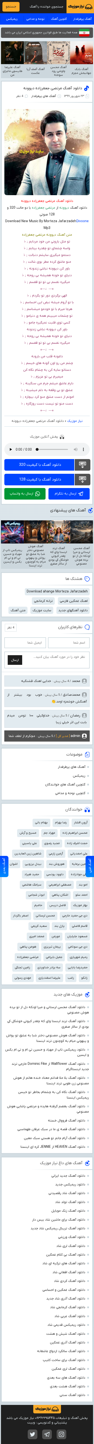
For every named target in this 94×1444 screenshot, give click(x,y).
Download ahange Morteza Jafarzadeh (57, 591)
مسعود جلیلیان (77, 936)
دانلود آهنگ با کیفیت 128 (40, 479)
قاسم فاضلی (79, 926)
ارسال (15, 660)
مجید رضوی (52, 843)
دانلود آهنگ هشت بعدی (67, 1386)
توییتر (32, 1434)
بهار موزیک (80, 905)
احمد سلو (81, 895)
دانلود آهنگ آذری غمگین (67, 1342)
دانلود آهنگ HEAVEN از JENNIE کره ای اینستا (52, 1147)
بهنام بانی (41, 822)
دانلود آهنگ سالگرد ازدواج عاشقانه (61, 1351)
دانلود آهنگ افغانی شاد (69, 1272)
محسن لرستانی (45, 916)
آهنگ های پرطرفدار (43, 96)
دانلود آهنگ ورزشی (71, 1237)
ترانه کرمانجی (43, 601)
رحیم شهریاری (78, 957)
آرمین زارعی (56, 854)
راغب (71, 978)
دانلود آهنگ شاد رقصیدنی (66, 1193)
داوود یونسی (55, 874)
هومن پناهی (28, 947)
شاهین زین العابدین (27, 854)
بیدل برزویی (33, 864)
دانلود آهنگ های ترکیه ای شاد (63, 1263)
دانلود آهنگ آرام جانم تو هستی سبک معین (54, 1138)
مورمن (56, 936)
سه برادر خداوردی (48, 967)
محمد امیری (36, 936)
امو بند (83, 885)
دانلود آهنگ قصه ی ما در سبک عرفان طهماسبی (51, 1129)
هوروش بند (57, 864)
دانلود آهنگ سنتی (72, 1395)
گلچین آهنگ (59, 19)
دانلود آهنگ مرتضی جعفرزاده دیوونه (52, 88)
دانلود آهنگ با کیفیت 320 (40, 464)
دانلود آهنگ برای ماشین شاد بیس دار (58, 1219)
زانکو (84, 978)
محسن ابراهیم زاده (74, 833)
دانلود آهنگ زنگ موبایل (68, 1211)
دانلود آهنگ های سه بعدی (66, 1377)
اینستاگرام (61, 1434)
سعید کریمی (39, 926)
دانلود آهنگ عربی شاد (69, 1316)
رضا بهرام (61, 822)
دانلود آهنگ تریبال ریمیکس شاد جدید (58, 1228)
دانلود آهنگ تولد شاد (70, 1202)
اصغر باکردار (20, 916)
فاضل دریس (57, 905)
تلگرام (47, 1434)
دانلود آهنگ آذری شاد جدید (65, 1298)
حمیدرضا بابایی (77, 967)
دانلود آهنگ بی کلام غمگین (65, 1254)
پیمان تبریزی (52, 947)
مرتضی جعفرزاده (28, 957)
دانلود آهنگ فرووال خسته (66, 1120)
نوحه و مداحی (35, 19)
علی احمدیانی (78, 854)
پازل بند (59, 926)
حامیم (38, 905)
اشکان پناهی (60, 895)
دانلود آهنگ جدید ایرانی (68, 1176)
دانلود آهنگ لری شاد (70, 1246)
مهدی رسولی (22, 978)
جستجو (11, 6)
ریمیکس (12, 19)
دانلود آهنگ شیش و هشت (65, 1334)
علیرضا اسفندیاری (49, 978)
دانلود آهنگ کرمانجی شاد (67, 1307)
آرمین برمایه (79, 864)
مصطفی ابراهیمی (60, 885)
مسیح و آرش (28, 833)
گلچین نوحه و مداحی (70, 793)
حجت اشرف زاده (77, 843)
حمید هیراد (31, 874)
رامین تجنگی (22, 967)
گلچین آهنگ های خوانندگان (65, 784)
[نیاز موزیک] (80, 6)
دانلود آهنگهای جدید (73, 610)
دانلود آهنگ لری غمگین (68, 1369)
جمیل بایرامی (54, 957)
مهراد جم (49, 833)
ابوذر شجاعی (36, 895)
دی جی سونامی (77, 947)
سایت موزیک (42, 610)
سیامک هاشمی (31, 885)
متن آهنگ (18, 610)
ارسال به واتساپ (21, 493)
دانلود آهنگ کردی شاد (69, 1281)
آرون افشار (80, 822)
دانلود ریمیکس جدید (70, 1184)
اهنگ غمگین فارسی (74, 601)
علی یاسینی (29, 843)
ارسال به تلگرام (65, 493)
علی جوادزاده (79, 874)
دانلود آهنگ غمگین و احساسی (63, 1290)
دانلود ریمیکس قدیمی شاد (66, 1325)
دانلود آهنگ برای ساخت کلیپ (64, 1360)
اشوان (14, 864)
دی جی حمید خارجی (74, 916)
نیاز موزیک (75, 421)
